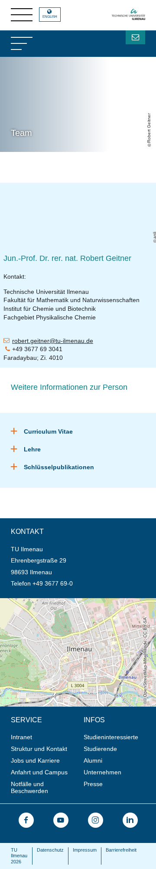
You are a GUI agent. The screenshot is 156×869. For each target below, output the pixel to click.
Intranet (21, 737)
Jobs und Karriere (35, 760)
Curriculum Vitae (48, 431)
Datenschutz (50, 850)
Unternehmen (102, 772)
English (49, 17)
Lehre (32, 449)
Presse (93, 783)
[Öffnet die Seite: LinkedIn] (130, 820)
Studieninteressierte (111, 737)
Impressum (85, 850)
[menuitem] (44, 737)
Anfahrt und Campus (39, 772)
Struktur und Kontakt (39, 748)
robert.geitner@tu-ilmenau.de (52, 340)
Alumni (93, 760)
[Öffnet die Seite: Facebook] (26, 820)
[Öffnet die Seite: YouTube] (60, 820)
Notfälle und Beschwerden (29, 787)
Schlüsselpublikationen (59, 467)
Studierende (100, 748)
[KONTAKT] (135, 37)
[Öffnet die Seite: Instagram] (95, 820)
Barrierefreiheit (121, 850)
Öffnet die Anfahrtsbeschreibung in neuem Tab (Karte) (74, 601)
